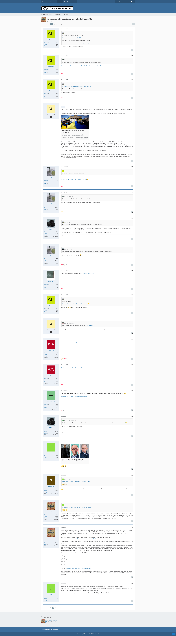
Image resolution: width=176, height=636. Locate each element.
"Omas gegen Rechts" (89, 273)
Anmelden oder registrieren (122, 1)
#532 (132, 339)
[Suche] (132, 1)
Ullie (63, 107)
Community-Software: (88, 634)
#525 (132, 166)
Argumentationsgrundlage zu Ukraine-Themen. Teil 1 (73, 131)
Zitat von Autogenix (68, 59)
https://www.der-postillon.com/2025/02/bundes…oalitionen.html (77, 86)
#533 (132, 364)
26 (49, 24)
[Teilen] (133, 24)
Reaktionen (46, 42)
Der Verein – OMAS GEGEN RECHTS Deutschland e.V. (73, 396)
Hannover (47, 622)
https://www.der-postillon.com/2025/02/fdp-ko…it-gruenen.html (77, 38)
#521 (132, 29)
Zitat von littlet (67, 479)
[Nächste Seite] (61, 24)
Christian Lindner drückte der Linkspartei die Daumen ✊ (74, 179)
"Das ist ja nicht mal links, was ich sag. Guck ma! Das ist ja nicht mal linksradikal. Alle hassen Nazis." (85, 65)
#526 (132, 192)
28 (54, 24)
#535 (132, 416)
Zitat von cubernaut (69, 170)
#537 (132, 475)
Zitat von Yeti (67, 33)
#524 (132, 104)
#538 (132, 501)
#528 (132, 245)
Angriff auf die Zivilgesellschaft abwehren (71, 367)
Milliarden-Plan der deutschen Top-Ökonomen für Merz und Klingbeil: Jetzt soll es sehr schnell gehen (75, 460)
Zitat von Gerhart (68, 249)
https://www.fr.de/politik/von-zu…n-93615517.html (83, 539)
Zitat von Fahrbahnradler (70, 420)
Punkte (45, 44)
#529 (132, 270)
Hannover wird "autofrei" (51, 620)
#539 (132, 527)
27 (51, 24)
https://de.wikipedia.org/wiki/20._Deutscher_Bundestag (78, 568)
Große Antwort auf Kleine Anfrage (69, 342)
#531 (132, 319)
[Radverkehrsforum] (88, 8)
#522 (132, 55)
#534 (132, 390)
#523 (132, 79)
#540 (132, 583)
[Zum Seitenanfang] (173, 634)
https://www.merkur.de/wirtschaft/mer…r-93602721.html (76, 481)
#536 (132, 442)
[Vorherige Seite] (42, 24)
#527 (132, 218)
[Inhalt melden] (132, 50)
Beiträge (45, 45)
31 (58, 24)
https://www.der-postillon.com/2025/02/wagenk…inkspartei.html (78, 43)
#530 (132, 295)
